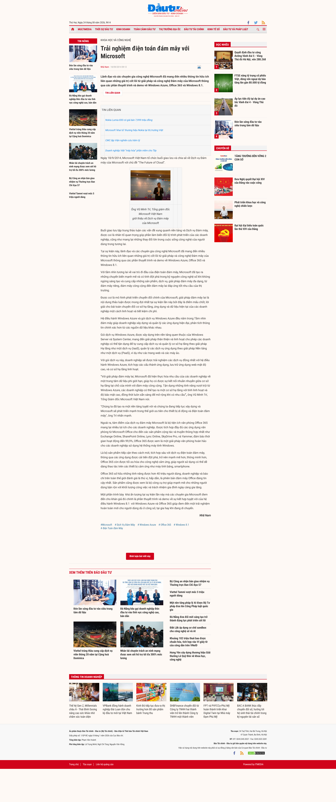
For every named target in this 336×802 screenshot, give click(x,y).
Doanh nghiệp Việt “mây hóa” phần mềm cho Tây (130, 150)
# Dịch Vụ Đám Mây (125, 524)
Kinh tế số (214, 29)
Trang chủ (74, 764)
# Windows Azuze (147, 524)
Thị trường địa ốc (170, 29)
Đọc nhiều (222, 44)
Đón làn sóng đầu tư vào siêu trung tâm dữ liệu (248, 123)
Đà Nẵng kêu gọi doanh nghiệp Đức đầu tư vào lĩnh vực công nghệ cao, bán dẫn (82, 99)
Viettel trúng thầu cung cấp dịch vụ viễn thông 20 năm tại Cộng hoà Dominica (82, 133)
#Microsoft (106, 524)
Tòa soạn (87, 764)
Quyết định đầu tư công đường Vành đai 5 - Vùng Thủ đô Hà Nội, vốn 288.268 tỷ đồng (250, 56)
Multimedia (85, 29)
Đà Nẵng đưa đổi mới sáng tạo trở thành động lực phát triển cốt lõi (189, 618)
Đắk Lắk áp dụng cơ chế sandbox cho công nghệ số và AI (188, 629)
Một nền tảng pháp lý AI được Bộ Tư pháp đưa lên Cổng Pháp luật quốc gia (190, 606)
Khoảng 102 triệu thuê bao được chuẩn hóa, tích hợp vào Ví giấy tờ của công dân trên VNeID (189, 642)
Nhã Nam (105, 67)
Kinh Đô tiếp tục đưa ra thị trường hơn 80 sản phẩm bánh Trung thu (150, 709)
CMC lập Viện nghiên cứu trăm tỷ (122, 140)
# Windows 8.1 (181, 524)
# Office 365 (165, 524)
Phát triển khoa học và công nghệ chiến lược (250, 204)
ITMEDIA (259, 764)
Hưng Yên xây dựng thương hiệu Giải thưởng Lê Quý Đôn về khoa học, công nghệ (190, 656)
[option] (84, 701)
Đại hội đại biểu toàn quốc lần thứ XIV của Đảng (249, 227)
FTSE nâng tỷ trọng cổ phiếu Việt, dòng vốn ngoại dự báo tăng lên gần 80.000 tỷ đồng (250, 79)
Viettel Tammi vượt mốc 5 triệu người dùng (187, 593)
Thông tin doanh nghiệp (86, 677)
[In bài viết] (199, 67)
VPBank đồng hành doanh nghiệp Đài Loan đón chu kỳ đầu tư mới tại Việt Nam (117, 709)
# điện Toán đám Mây (112, 528)
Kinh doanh (123, 29)
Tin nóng (83, 41)
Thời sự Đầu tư (104, 29)
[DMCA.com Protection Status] (256, 753)
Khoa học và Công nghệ (116, 40)
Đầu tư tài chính (194, 29)
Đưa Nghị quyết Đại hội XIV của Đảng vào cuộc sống (249, 180)
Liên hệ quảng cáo (105, 764)
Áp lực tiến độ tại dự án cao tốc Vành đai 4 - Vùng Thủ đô (249, 102)
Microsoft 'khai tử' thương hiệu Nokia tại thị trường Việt (134, 130)
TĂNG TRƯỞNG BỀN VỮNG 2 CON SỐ (250, 157)
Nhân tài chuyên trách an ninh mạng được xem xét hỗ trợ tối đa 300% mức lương (82, 167)
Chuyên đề (222, 148)
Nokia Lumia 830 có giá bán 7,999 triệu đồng (128, 120)
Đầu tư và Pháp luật (235, 29)
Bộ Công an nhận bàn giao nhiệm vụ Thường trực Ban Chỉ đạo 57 (82, 182)
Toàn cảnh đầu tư (145, 29)
